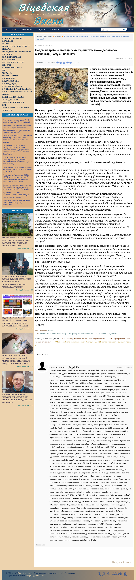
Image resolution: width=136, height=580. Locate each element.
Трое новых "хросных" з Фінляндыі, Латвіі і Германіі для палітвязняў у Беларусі (16, 195)
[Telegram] (99, 574)
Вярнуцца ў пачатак (122, 562)
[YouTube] (119, 574)
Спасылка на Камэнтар (124, 367)
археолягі (104, 334)
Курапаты (112, 334)
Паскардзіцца (40, 544)
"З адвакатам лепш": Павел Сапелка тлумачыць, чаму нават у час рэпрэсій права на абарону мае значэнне (17, 139)
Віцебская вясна (25, 573)
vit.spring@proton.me (35, 575)
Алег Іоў (97, 334)
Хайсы (53, 334)
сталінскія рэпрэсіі (64, 334)
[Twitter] (109, 574)
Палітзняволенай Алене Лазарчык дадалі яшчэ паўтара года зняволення (16, 202)
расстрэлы (76, 334)
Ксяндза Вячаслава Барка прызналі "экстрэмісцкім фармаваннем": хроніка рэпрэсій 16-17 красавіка (17, 187)
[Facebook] (104, 574)
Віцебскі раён (45, 334)
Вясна (48, 20)
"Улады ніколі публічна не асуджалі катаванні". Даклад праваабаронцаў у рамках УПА (17, 169)
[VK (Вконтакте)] (114, 574)
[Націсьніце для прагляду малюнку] (61, 86)
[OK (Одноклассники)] (125, 574)
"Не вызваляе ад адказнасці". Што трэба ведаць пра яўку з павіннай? (17, 121)
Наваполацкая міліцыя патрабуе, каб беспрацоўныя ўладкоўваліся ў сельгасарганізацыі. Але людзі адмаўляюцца (16, 281)
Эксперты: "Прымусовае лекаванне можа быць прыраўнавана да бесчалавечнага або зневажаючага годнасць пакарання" (17, 129)
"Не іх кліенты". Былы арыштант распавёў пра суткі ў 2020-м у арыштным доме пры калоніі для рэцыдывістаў (16, 160)
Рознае (50, 331)
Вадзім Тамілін (87, 334)
